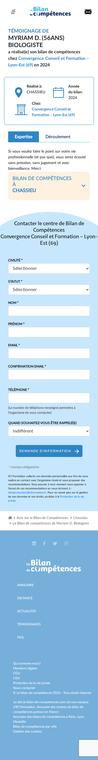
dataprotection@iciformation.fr (27, 492)
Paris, (73, 716)
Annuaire (25, 585)
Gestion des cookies (27, 731)
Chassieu (80, 518)
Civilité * (15, 260)
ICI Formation (25, 707)
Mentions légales (25, 668)
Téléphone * (18, 389)
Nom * (13, 302)
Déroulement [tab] (58, 137)
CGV (16, 678)
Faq (20, 637)
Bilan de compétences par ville (35, 726)
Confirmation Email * (27, 366)
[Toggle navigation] (13, 11)
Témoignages (29, 624)
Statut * (15, 281)
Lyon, (81, 716)
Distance (25, 598)
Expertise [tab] (23, 137)
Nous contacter (24, 688)
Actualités (26, 611)
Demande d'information (45, 451)
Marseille (19, 721)
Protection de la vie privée (31, 683)
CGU (16, 673)
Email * (14, 345)
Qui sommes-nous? (27, 663)
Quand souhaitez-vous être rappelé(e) (42, 423)
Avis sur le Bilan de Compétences (42, 518)
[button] (49, 186)
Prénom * (16, 324)
